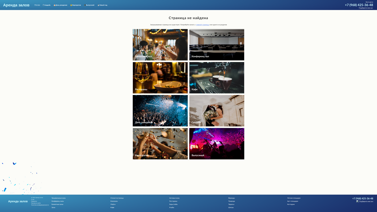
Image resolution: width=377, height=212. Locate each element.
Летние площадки (293, 198)
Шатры (231, 207)
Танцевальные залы (59, 198)
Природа (231, 201)
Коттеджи (291, 204)
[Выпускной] (216, 159)
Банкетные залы (57, 204)
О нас (32, 199)
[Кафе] (216, 93)
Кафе (112, 207)
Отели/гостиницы (117, 198)
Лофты (113, 204)
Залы (53, 207)
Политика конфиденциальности (40, 205)
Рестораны (173, 201)
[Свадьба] (216, 126)
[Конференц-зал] (216, 60)
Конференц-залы (58, 201)
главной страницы (202, 25)
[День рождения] (160, 126)
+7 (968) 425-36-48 (359, 5)
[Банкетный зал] (160, 60)
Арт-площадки (292, 201)
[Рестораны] (160, 93)
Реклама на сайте (36, 203)
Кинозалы (114, 201)
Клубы (171, 207)
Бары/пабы (173, 204)
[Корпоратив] (160, 159)
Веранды (231, 198)
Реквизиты (34, 201)
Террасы (231, 204)
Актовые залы (174, 198)
